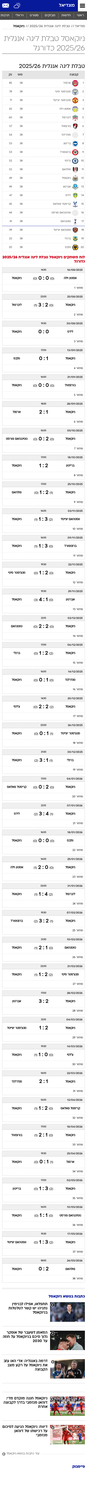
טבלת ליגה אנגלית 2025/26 (50, 26)
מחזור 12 (78, 582)
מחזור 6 (78, 422)
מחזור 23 (77, 877)
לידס (70, 331)
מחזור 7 (78, 448)
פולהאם (17, 492)
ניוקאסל (18, 26)
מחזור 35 (77, 1198)
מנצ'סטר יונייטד (70, 733)
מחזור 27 (78, 984)
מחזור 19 (78, 770)
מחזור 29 (77, 1037)
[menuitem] (66, 15)
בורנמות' (70, 385)
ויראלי (19, 15)
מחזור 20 (77, 796)
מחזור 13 (78, 609)
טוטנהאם (16, 626)
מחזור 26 (77, 957)
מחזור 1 (78, 288)
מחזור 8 (78, 475)
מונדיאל (67, 5)
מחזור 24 (78, 904)
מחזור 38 (77, 1279)
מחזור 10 (78, 529)
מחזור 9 (78, 502)
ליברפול (17, 305)
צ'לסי (17, 706)
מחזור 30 (77, 1064)
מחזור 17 (78, 716)
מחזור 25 (77, 930)
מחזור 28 (77, 1011)
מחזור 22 (77, 850)
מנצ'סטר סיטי (16, 572)
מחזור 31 (78, 1091)
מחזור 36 (77, 1225)
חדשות (66, 15)
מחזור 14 (78, 636)
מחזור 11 (78, 556)
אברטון (70, 599)
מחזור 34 (77, 1171)
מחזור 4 (78, 368)
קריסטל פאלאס (16, 787)
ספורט (34, 15)
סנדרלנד (70, 680)
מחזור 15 (78, 663)
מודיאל (80, 26)
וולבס (17, 358)
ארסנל (17, 412)
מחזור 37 (78, 1252)
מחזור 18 (78, 743)
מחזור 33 (77, 1145)
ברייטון (70, 465)
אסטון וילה (70, 278)
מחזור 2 (78, 315)
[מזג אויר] (17, 6)
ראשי (80, 15)
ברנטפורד (70, 546)
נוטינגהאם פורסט (16, 439)
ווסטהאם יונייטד (70, 519)
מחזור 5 (78, 395)
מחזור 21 (78, 823)
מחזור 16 (78, 689)
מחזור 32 (77, 1118)
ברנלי (17, 653)
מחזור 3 (78, 341)
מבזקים (50, 15)
